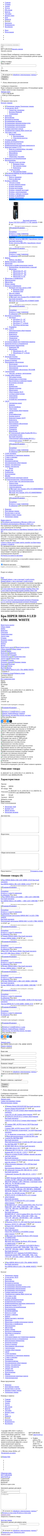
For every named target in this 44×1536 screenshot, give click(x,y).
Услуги (7, 8)
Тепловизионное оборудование (16, 1363)
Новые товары (10, 1329)
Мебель (7, 1316)
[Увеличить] (17, 669)
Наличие (4, 664)
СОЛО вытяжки (10, 1353)
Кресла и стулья (10, 1313)
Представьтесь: (6, 871)
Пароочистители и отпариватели (16, 1339)
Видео (3, 668)
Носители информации (13, 1331)
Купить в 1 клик (14, 233)
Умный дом (9, 1368)
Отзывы (8, 4)
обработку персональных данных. (25, 75)
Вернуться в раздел (7, 647)
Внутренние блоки (19, 166)
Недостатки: (5, 834)
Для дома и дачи (10, 1296)
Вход (6, 30)
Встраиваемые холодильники (15, 1290)
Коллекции (9, 27)
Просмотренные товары (9, 1103)
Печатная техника (11, 1342)
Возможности (10, 25)
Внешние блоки (18, 164)
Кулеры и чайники (11, 1314)
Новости (8, 19)
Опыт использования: (8, 803)
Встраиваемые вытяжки (13, 1285)
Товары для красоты (12, 1367)
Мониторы (8, 1320)
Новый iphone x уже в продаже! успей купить (17, 581)
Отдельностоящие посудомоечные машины (20, 1337)
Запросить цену (19, 1532)
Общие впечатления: (8, 852)
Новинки (8, 509)
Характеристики (6, 656)
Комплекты (17, 168)
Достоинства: (5, 816)
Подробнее (13, 232)
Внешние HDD (18, 289)
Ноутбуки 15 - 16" (19, 321)
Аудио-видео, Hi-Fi (11, 1277)
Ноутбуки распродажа (20, 325)
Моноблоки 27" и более (21, 353)
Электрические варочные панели (16, 1376)
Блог (6, 17)
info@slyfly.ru (38, 1435)
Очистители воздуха (20, 138)
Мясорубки (9, 1327)
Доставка (8, 14)
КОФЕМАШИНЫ (11, 1311)
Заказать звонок (17, 49)
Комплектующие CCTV (13, 1305)
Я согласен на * (20, 1511)
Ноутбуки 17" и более (20, 323)
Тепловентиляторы (11, 1361)
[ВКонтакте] (2, 721)
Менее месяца (10, 810)
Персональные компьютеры (14, 1340)
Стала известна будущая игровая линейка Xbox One (19, 590)
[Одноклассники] (5, 721)
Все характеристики (8, 679)
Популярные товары (12, 511)
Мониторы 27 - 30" (19, 274)
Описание (4, 655)
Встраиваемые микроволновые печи (17, 1286)
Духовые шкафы (10, 1298)
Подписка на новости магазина (12, 555)
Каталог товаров (6, 103)
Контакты (8, 23)
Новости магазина (9, 564)
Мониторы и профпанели (14, 1324)
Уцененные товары (11, 516)
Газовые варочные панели (14, 1292)
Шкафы (7, 1374)
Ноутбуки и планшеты (13, 1333)
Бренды (7, 12)
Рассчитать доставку (24, 715)
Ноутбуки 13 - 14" (19, 319)
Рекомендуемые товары (13, 515)
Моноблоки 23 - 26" (20, 351)
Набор (3, 651)
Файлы (3, 666)
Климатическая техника (13, 1301)
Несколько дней (10, 807)
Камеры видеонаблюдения (14, 1300)
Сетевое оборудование (13, 1350)
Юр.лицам (8, 10)
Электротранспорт (11, 1378)
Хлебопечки (9, 1370)
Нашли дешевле (19, 713)
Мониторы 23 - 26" (19, 273)
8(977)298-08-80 (6, 1475)
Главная (7, 2)
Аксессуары (5, 658)
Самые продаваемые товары (11, 1101)
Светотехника (10, 1348)
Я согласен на (20, 75)
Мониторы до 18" (19, 276)
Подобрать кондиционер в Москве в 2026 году (17, 524)
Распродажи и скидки (12, 513)
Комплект (4, 653)
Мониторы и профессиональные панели (19, 1322)
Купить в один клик (23, 1513)
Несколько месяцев (11, 812)
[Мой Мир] (8, 721)
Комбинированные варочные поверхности (20, 1303)
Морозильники (10, 1326)
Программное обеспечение (14, 1346)
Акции (7, 6)
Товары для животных (13, 1365)
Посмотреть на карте (8, 1453)
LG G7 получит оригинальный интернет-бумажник (19, 602)
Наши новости (6, 520)
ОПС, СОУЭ (9, 1335)
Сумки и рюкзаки (11, 1357)
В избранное (13, 235)
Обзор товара (5, 649)
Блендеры (8, 1279)
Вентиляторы (9, 1281)
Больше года (9, 808)
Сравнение (24, 233)
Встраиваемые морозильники (15, 1288)
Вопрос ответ (9, 15)
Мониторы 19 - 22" (19, 271)
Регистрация (9, 32)
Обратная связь (6, 1473)
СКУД (7, 1352)
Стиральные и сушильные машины (17, 1355)
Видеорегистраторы (12, 1283)
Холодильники (10, 1372)
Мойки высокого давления (14, 1318)
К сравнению (17, 893)
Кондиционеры (18, 136)
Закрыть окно (5, 92)
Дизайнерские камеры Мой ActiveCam (18, 1294)
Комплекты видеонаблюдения (15, 1307)
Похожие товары (7, 662)
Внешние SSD (18, 291)
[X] (10, 721)
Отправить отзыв (37, 871)
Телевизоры (9, 1359)
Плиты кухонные (11, 1344)
